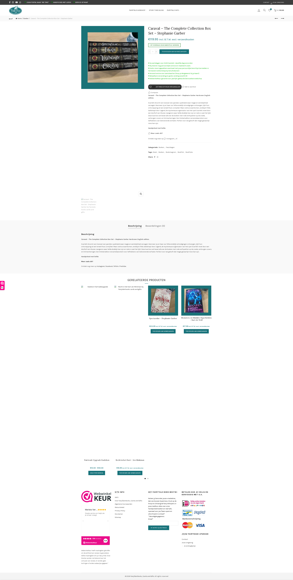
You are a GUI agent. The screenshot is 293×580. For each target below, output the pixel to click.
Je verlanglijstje (189, 546)
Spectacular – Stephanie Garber (163, 318)
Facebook (109, 266)
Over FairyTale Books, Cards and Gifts (128, 501)
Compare (154, 93)
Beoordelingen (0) (155, 226)
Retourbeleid (119, 507)
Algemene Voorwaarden (123, 504)
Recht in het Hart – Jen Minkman (130, 460)
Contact (266, 2)
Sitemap (118, 517)
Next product (282, 18)
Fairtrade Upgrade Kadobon (96, 460)
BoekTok (181, 152)
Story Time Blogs (156, 10)
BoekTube (189, 152)
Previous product (276, 18)
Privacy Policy (120, 511)
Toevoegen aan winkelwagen (174, 52)
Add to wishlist (190, 87)
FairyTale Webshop (137, 10)
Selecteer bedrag (96, 473)
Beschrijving (135, 226)
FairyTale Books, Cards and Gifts (142, 576)
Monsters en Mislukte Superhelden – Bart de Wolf (196, 319)
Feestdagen (170, 147)
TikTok (115, 266)
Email (150, 519)
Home (20, 18)
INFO (116, 497)
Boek (155, 152)
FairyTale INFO (173, 10)
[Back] (11, 18)
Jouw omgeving (278, 2)
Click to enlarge (141, 194)
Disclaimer (119, 514)
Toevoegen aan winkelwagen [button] (130, 473)
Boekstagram (171, 152)
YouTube (123, 266)
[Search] (264, 10)
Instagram (170, 139)
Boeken (25, 18)
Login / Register (259, 10)
